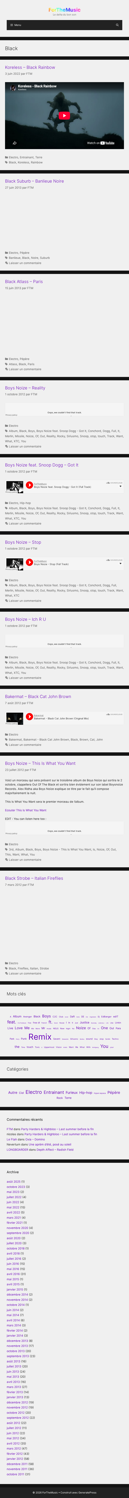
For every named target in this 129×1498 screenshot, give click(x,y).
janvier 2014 (15, 1335)
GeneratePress (87, 1492)
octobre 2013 (16, 1351)
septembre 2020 (18, 1233)
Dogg (106, 431)
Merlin (9, 436)
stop (93, 436)
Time (23, 1047)
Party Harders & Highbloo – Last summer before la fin (57, 1129)
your (112, 1047)
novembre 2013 (17, 1346)
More (38, 1028)
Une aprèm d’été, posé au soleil (50, 1144)
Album (13, 431)
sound (89, 1038)
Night (68, 1028)
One (104, 1028)
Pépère (24, 252)
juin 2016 (13, 1263)
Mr (43, 1028)
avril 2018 (13, 1253)
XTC (16, 441)
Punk (24, 1038)
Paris (31, 364)
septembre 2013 (18, 1356)
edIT (115, 1016)
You (23, 441)
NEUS (55, 1028)
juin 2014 (13, 1310)
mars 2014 (14, 1325)
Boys (31, 431)
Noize (30, 436)
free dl (36, 1022)
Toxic (37, 1047)
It (118, 431)
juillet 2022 (14, 1197)
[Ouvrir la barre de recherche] (117, 25)
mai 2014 (13, 1315)
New (62, 1028)
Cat (92, 739)
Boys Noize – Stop (23, 542)
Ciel (21, 1092)
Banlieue (14, 257)
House (61, 1023)
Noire (34, 257)
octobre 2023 (16, 1187)
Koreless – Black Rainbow (30, 67)
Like (111, 1023)
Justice (84, 1022)
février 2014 (15, 1330)
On (98, 1029)
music (49, 1028)
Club (61, 1017)
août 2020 (14, 1238)
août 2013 (13, 1361)
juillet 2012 (14, 1428)
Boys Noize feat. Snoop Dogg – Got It (41, 464)
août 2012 (13, 1423)
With (88, 1047)
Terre (38, 157)
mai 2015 (13, 1279)
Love (19, 1028)
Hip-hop (25, 503)
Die (87, 1017)
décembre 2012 (17, 1402)
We (76, 1047)
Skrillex (82, 1039)
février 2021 (15, 1222)
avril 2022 (13, 1212)
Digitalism (93, 1017)
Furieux (72, 1092)
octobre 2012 (16, 1412)
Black (12, 162)
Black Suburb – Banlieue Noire (34, 181)
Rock (60, 1098)
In (69, 1022)
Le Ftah (12, 1139)
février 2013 (15, 1392)
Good (56, 1023)
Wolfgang (95, 1047)
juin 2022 (13, 1202)
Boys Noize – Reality (25, 387)
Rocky (61, 436)
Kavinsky (94, 1023)
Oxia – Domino (35, 1139)
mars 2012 (14, 1448)
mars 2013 (14, 1387)
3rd (11, 849)
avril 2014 (13, 1320)
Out (42, 436)
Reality (51, 436)
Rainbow (37, 162)
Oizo (94, 1028)
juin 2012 (13, 1433)
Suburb (45, 257)
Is (94, 849)
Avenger (27, 1016)
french (44, 1023)
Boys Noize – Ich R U (25, 619)
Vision (59, 1047)
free (29, 1023)
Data (78, 1017)
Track (110, 436)
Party (17, 1039)
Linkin (118, 1022)
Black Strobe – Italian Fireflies (34, 878)
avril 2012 (13, 1443)
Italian (34, 968)
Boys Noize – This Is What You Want (40, 763)
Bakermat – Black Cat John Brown (38, 696)
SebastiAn (65, 1039)
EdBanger (106, 1016)
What (8, 441)
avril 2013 (13, 1382)
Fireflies (23, 968)
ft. (50, 1022)
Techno (115, 1039)
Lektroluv (101, 1023)
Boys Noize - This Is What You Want (67, 849)
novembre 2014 (17, 1299)
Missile (19, 436)
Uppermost (49, 1047)
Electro (13, 157)
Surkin (107, 1039)
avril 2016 (13, 1274)
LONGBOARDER (17, 1149)
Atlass (13, 364)
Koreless (23, 162)
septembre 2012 (18, 1417)
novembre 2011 (17, 1469)
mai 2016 (13, 1269)
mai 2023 (13, 1192)
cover (66, 1017)
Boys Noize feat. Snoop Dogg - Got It (61, 431)
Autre (12, 1092)
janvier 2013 (15, 1397)
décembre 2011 (17, 1464)
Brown (84, 739)
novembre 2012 (17, 1407)
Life (107, 1023)
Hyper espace (100, 1093)
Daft (72, 1016)
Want (119, 436)
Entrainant (27, 157)
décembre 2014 (17, 1294)
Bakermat (15, 739)
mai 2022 (13, 1207)
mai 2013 (13, 1376)
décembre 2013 (17, 1341)
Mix (32, 1028)
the (17, 1047)
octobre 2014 (16, 1305)
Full (114, 431)
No (73, 1028)
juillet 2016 (14, 1258)
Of (36, 436)
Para (118, 1028)
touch (101, 436)
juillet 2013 (14, 1366)
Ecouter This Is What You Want (25, 810)
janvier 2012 (15, 1458)
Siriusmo (72, 436)
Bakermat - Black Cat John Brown (46, 739)
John (99, 739)
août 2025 (13, 1181)
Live (10, 1028)
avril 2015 (13, 1284)
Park (12, 1038)
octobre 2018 (16, 1248)
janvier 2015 (15, 1289)
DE (82, 1016)
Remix (40, 1037)
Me (27, 1028)
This (8, 854)
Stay (96, 1039)
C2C (55, 1016)
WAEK (65, 1047)
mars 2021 (14, 1217)
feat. (11, 1021)
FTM (10, 1129)
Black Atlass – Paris (24, 281)
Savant (56, 1038)
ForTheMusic (65, 10)
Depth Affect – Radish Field (55, 1149)
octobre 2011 (15, 1474)
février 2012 (15, 1453)
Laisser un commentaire (25, 263)
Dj (99, 1017)
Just (76, 1023)
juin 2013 (13, 1371)
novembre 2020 (17, 1228)
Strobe (44, 968)
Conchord (94, 431)
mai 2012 (13, 1438)
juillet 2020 (14, 1243)
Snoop (84, 436)
